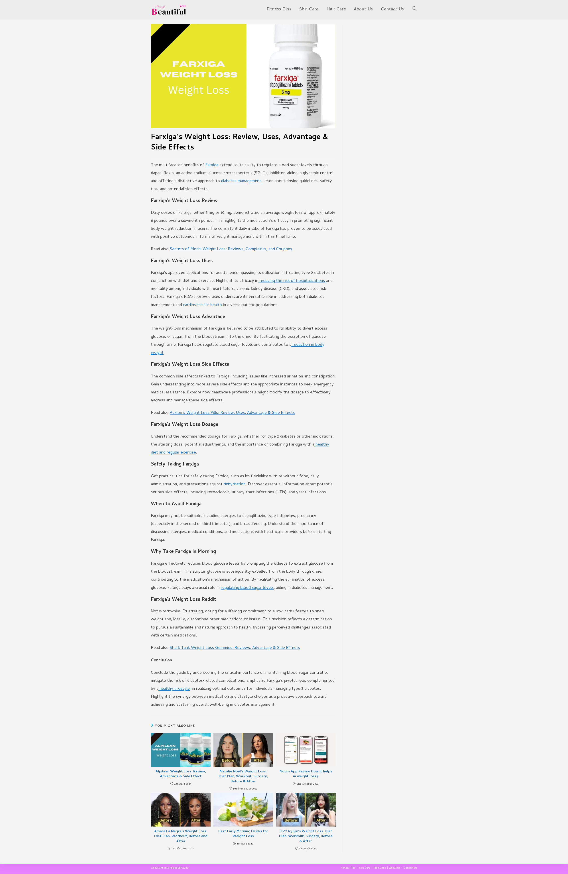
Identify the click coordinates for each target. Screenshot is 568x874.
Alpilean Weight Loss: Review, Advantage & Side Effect (181, 774)
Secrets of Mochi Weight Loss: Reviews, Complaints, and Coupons (231, 249)
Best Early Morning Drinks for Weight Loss (243, 834)
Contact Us (410, 868)
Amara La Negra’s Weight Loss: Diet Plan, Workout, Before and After (180, 836)
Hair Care (380, 868)
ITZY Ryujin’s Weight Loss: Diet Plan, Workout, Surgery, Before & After (305, 836)
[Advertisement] (383, 51)
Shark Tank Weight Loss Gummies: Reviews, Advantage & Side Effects (235, 648)
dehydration (235, 484)
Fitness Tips (348, 868)
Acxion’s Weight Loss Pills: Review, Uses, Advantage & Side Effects (232, 413)
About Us (394, 868)
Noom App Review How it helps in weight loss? (306, 774)
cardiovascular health (202, 305)
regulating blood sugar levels (247, 588)
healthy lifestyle (174, 688)
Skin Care (365, 868)
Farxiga (211, 165)
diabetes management (241, 181)
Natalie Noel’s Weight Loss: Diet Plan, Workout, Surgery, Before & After (243, 776)
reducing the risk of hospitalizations (291, 281)
